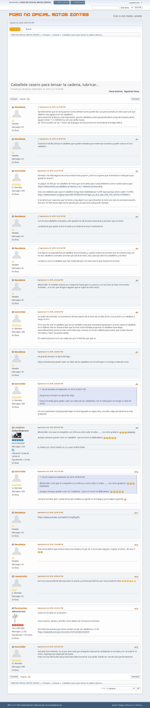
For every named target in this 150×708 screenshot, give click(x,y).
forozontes (21, 608)
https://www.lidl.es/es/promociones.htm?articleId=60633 (64, 632)
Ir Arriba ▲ (138, 705)
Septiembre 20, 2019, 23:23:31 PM (50, 608)
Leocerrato (21, 576)
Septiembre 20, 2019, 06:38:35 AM (50, 427)
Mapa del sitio (39, 705)
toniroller (20, 170)
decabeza (20, 107)
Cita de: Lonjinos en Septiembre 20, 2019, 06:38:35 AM (63, 477)
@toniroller (43, 284)
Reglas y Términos (125, 705)
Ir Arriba (14, 677)
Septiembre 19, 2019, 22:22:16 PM (50, 171)
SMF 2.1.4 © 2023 (13, 705)
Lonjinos (20, 427)
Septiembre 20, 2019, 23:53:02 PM (50, 647)
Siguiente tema (131, 91)
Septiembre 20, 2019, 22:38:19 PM (50, 512)
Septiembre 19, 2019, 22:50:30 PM (50, 312)
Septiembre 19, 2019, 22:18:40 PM (52, 139)
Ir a (103, 688)
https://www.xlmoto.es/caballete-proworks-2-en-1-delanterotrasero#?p (70, 186)
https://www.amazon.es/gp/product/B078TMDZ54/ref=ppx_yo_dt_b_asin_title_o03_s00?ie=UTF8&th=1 (84, 194)
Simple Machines (27, 705)
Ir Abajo (13, 99)
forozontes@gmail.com (54, 705)
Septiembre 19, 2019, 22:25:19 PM (52, 216)
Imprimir (135, 99)
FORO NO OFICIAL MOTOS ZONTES (49, 15)
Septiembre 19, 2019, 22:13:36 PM (52, 107)
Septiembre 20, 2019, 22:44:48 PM (50, 544)
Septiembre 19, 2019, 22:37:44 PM (52, 248)
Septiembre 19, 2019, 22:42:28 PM (50, 280)
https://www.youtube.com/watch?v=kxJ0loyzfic (59, 517)
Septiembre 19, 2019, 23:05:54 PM (50, 384)
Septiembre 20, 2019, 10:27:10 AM (50, 471)
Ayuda (114, 705)
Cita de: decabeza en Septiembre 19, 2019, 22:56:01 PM (64, 389)
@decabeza (97, 437)
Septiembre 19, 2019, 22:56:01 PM (50, 352)
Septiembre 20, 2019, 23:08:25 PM (50, 576)
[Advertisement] (75, 59)
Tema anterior (116, 91)
